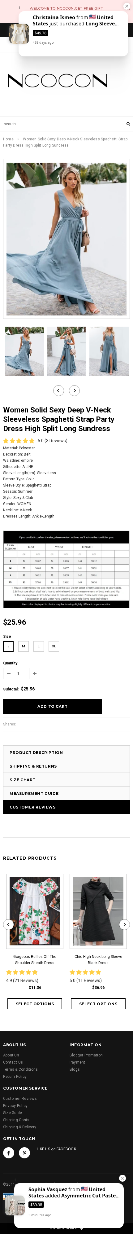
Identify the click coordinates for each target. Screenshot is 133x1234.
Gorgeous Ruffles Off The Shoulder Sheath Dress (34, 959)
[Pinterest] (24, 1152)
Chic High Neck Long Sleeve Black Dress (98, 959)
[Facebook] (8, 1152)
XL (54, 646)
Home (8, 139)
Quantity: (10, 663)
